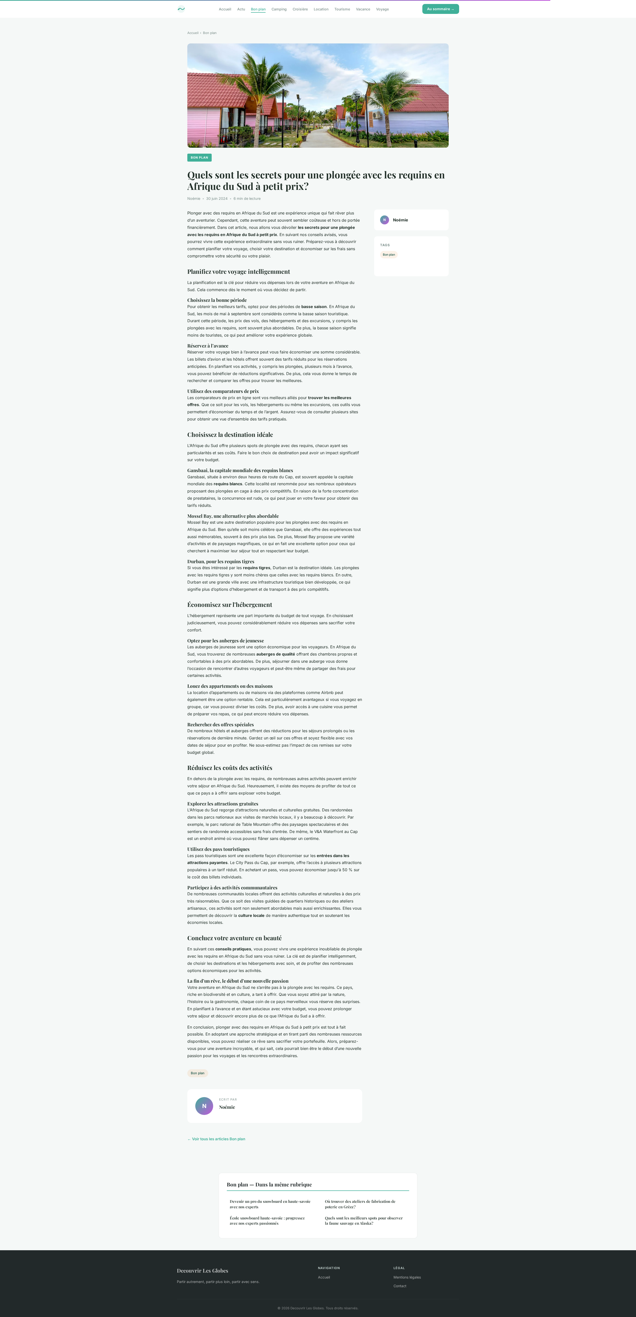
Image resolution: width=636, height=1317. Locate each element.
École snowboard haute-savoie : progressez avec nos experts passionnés (267, 1220)
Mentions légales (407, 1277)
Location (321, 9)
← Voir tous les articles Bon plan (216, 1139)
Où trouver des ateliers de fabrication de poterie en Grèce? (360, 1204)
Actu (241, 9)
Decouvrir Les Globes (202, 1270)
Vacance (363, 9)
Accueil (225, 9)
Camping (279, 9)
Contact (400, 1286)
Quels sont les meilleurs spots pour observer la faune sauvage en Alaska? (364, 1220)
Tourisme (342, 9)
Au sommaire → (440, 9)
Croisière (300, 9)
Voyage (382, 9)
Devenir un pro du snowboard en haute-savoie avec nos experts (270, 1204)
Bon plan (258, 9)
